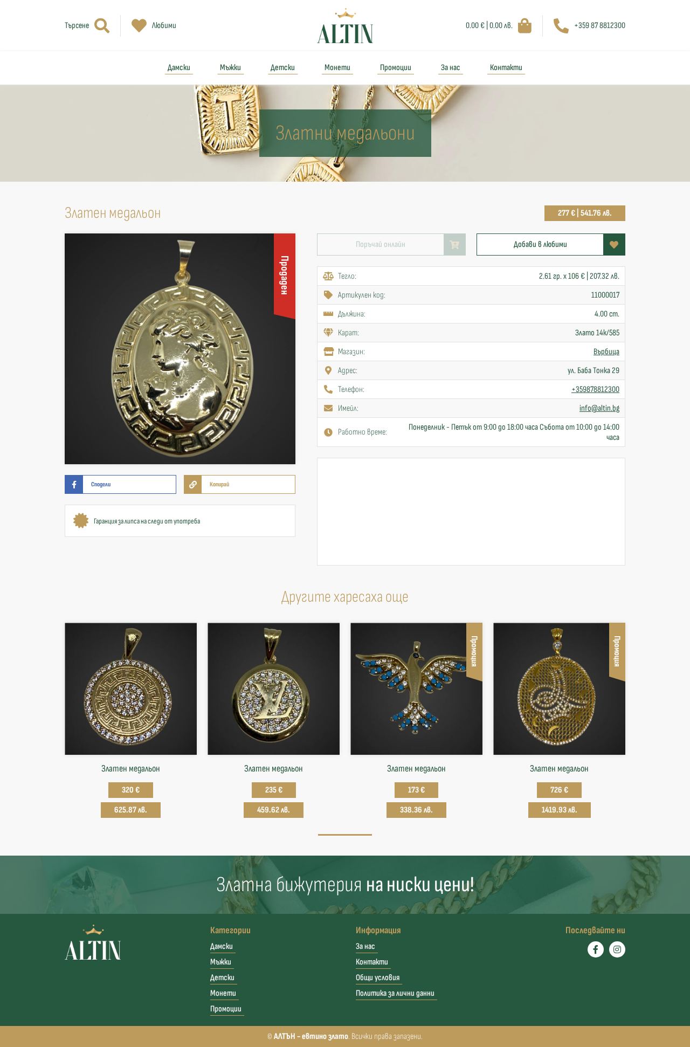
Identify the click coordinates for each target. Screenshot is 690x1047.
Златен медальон (130, 768)
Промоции (395, 68)
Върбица (606, 352)
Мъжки (230, 68)
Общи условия (377, 978)
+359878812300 (595, 389)
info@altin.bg (599, 408)
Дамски (179, 68)
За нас (450, 68)
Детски (283, 68)
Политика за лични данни (395, 993)
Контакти (506, 68)
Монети (337, 68)
